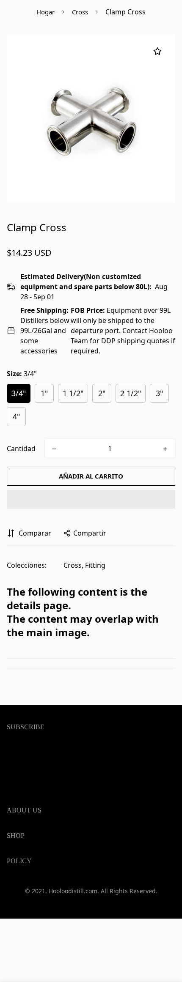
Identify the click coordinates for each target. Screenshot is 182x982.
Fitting (95, 565)
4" (16, 416)
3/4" (18, 393)
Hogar (45, 12)
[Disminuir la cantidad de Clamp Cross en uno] (54, 449)
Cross (80, 12)
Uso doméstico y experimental (55, 872)
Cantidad (21, 448)
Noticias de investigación (46, 939)
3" (159, 393)
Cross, (73, 565)
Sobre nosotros (32, 953)
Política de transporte (41, 911)
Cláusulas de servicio (40, 884)
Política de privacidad (41, 897)
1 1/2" (73, 393)
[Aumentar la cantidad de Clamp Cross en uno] (165, 449)
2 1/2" (130, 393)
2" (101, 393)
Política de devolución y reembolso (62, 924)
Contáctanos (27, 966)
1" (44, 393)
